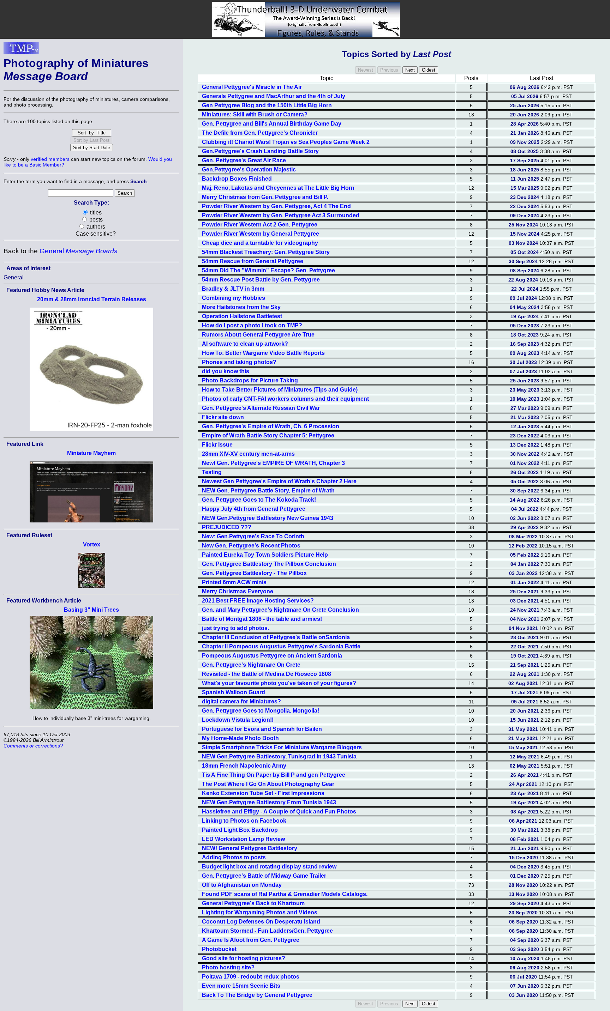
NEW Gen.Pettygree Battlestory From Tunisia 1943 (269, 802)
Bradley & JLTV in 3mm (233, 289)
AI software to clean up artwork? (245, 344)
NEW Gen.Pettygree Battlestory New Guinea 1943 (267, 518)
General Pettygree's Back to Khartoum (253, 903)
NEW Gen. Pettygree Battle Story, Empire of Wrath (268, 491)
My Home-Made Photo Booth (240, 738)
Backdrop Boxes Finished (237, 179)
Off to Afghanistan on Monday (242, 885)
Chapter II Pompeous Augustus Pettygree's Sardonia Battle (281, 646)
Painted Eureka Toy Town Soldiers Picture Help (265, 555)
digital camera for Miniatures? (241, 701)
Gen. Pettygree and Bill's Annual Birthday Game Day (271, 124)
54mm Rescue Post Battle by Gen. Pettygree (261, 280)
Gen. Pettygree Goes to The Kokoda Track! (259, 500)
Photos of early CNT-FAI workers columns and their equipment (285, 399)
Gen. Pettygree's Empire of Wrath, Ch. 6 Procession (270, 426)
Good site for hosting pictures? (243, 958)
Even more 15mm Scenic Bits (241, 986)
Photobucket (219, 949)
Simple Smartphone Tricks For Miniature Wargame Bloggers (282, 747)
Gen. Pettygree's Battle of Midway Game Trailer (264, 876)
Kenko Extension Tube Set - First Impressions (263, 793)
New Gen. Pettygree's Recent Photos (251, 546)
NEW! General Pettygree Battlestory (249, 848)
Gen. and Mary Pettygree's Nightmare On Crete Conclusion (280, 610)
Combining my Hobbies (233, 298)
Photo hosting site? (228, 967)
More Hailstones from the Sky (241, 307)
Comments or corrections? (33, 746)
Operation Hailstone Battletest (242, 316)
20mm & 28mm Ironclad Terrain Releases (91, 299)
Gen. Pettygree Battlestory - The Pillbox (254, 573)
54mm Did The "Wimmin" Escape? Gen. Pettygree (268, 270)
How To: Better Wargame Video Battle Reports (263, 353)
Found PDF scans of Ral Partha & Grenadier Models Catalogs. (284, 894)
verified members (50, 159)
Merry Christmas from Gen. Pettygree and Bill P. (265, 197)
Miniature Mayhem (91, 453)
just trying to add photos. (235, 628)
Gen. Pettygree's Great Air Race (244, 160)
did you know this (225, 371)
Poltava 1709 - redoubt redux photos (250, 977)
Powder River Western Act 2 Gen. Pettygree (259, 225)
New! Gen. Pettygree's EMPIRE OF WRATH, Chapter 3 (273, 463)
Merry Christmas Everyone (237, 591)
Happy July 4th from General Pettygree (253, 509)
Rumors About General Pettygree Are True (258, 335)
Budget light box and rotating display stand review (269, 867)
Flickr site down (223, 417)
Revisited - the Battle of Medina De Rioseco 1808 (266, 674)
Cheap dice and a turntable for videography (260, 243)
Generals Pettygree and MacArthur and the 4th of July (273, 96)
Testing (212, 472)
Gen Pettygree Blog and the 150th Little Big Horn (267, 105)
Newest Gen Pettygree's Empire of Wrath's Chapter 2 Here (279, 481)
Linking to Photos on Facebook (244, 821)
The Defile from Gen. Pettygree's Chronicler (260, 133)
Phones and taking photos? (239, 362)
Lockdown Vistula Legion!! (238, 720)
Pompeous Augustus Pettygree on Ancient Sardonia (272, 656)
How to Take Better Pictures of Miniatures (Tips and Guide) (280, 390)
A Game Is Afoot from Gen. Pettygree (250, 940)
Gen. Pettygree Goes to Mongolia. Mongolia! (260, 711)
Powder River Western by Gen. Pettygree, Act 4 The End (276, 206)
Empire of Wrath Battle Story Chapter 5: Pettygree (268, 435)
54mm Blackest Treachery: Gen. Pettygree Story (266, 252)
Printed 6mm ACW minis (234, 582)
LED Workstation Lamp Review (243, 839)
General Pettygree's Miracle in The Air (252, 87)
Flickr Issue (217, 445)
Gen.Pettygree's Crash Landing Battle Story (260, 151)
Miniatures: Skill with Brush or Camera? (254, 114)
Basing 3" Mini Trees (91, 610)
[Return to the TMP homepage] (21, 50)
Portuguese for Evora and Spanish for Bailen (262, 729)
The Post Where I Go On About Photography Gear (268, 784)
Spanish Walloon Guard (233, 692)
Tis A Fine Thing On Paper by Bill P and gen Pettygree (273, 775)
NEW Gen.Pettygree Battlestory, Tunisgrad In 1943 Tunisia (279, 756)
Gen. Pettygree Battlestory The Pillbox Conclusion (269, 564)
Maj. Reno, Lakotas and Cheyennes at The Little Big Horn (278, 188)
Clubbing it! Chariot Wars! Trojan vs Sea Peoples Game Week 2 (286, 142)
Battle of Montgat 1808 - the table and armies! (262, 619)
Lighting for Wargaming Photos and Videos (259, 912)
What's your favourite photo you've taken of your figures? (279, 683)
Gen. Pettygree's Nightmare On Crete (251, 665)
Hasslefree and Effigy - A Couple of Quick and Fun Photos (279, 812)
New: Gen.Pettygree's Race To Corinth (253, 536)
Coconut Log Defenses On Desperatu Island (261, 922)
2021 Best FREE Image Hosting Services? (258, 601)
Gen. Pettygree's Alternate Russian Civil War (261, 408)
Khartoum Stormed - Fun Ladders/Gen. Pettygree (267, 931)
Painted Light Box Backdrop (240, 830)
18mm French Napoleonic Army (244, 766)
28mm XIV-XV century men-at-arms (248, 454)
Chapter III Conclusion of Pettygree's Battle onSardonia (276, 637)
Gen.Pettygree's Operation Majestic (249, 169)
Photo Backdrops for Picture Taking (250, 380)
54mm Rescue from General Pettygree (252, 261)
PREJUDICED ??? (226, 527)
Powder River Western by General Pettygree (260, 234)
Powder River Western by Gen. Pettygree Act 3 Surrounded (280, 215)
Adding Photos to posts (234, 857)
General (79, 251)
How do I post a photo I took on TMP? (252, 325)
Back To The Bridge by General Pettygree (257, 995)
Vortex (91, 544)
